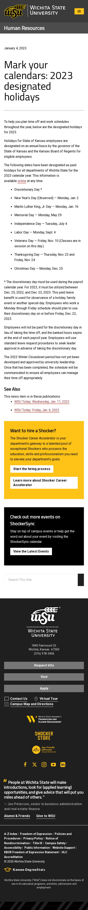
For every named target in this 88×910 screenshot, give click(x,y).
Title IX (37, 843)
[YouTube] (53, 764)
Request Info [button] (44, 665)
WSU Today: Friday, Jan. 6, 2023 (36, 410)
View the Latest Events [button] (31, 551)
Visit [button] (44, 677)
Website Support (64, 847)
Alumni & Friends (17, 816)
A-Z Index (10, 834)
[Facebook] (25, 764)
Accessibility (12, 847)
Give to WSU (45, 816)
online (22, 181)
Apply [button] (44, 688)
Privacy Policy (33, 838)
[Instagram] (44, 764)
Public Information (37, 847)
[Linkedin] (62, 764)
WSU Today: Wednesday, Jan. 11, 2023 (41, 402)
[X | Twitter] (34, 764)
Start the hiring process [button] (31, 469)
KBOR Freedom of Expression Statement (31, 852)
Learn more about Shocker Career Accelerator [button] (40, 482)
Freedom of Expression (36, 834)
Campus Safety (55, 843)
